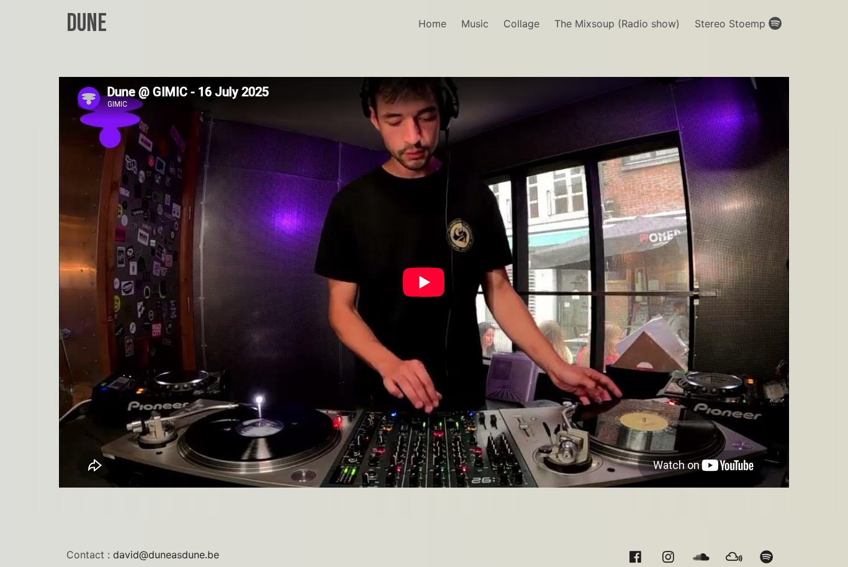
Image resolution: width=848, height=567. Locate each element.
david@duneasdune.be (166, 554)
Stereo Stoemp (732, 23)
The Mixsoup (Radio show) (617, 23)
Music (475, 23)
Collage (521, 23)
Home (432, 23)
